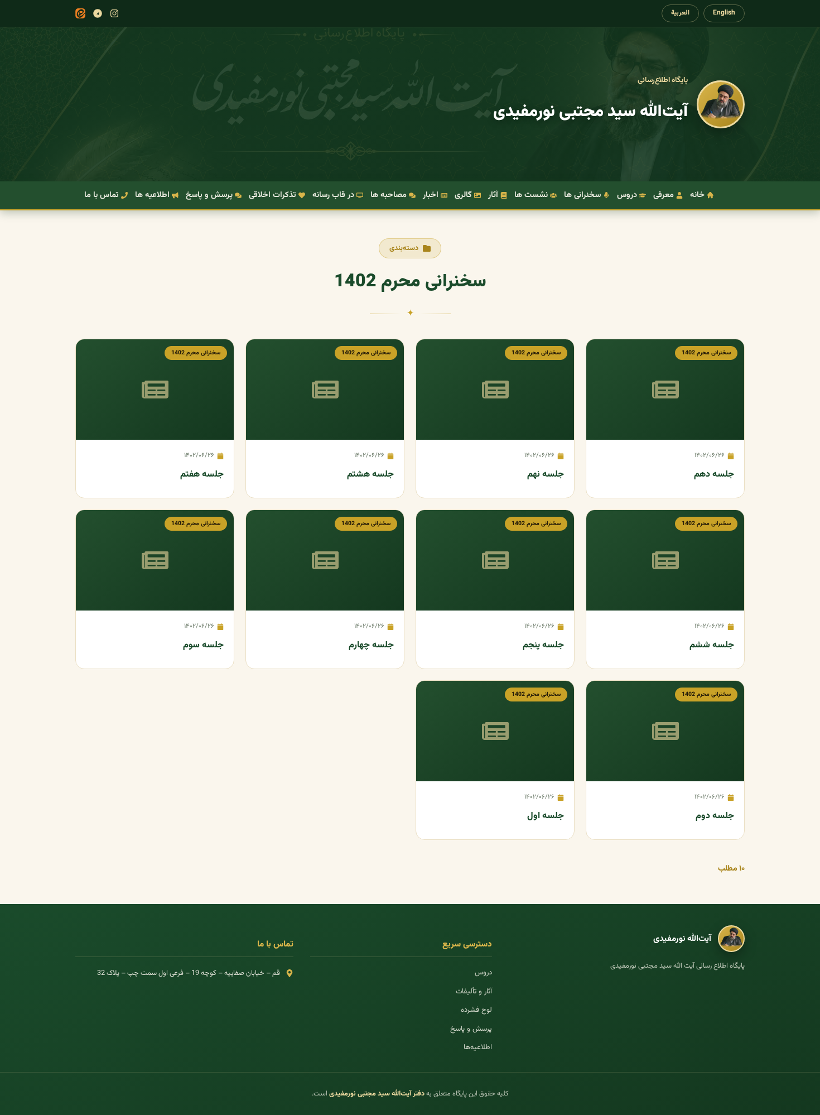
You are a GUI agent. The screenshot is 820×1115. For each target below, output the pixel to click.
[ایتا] (80, 13)
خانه (697, 195)
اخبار (430, 195)
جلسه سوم (203, 645)
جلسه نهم (545, 475)
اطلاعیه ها (152, 195)
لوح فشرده (476, 1010)
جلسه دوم (715, 816)
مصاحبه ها (388, 195)
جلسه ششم (711, 645)
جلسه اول (545, 816)
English (724, 13)
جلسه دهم (714, 475)
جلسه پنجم (543, 645)
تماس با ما (101, 195)
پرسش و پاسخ (209, 195)
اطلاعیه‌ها (478, 1047)
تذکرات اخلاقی (272, 195)
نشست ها (531, 195)
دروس (627, 195)
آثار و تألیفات (474, 991)
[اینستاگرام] (114, 13)
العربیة (680, 13)
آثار (493, 195)
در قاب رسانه (333, 195)
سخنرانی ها (582, 195)
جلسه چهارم (371, 645)
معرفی (663, 195)
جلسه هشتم (370, 475)
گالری (463, 195)
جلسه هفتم (202, 475)
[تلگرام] (97, 13)
